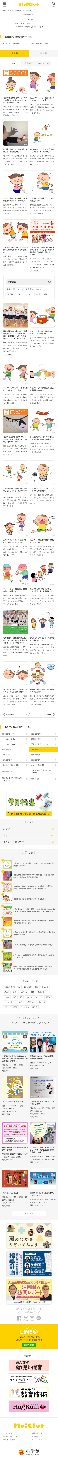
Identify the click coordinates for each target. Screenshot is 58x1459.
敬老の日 (41, 992)
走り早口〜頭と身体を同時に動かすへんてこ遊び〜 (42, 541)
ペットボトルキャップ (34, 997)
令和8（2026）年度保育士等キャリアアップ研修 (15, 1149)
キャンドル (25, 1007)
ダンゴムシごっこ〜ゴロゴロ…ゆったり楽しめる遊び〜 (42, 489)
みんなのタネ (43, 63)
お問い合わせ (37, 1433)
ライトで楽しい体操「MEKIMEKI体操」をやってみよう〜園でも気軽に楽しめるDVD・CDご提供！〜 (42, 251)
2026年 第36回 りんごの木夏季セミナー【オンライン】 (42, 1194)
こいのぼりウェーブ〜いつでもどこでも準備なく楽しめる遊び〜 (42, 438)
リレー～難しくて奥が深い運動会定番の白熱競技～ (15, 590)
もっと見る (29, 1213)
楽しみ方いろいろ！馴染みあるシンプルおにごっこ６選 (42, 99)
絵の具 (38, 294)
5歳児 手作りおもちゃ (33, 289)
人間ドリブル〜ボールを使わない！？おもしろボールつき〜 (14, 541)
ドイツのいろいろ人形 (10, 1193)
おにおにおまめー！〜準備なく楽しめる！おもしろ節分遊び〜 (15, 690)
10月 (14, 997)
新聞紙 (48, 997)
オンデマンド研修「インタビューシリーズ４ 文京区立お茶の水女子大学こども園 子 (42, 1150)
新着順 (43, 53)
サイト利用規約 (9, 1440)
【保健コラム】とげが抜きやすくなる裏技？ (29, 899)
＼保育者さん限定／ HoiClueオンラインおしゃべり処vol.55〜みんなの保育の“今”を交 (15, 1058)
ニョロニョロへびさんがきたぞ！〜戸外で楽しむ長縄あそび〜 (42, 590)
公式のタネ (28, 63)
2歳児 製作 (11, 294)
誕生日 (35, 1007)
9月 (21, 997)
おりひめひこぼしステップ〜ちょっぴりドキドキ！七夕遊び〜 (42, 150)
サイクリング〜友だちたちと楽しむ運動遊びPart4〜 (42, 389)
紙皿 (45, 294)
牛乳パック (41, 1002)
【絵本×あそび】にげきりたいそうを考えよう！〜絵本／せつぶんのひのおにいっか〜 (15, 439)
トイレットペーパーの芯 (13, 1002)
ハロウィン (24, 992)
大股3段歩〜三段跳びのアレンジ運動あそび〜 (42, 199)
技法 (20, 294)
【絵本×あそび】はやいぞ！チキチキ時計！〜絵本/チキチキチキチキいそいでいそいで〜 (15, 100)
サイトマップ (37, 1440)
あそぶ (6, 829)
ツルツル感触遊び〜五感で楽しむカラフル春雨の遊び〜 (33, 945)
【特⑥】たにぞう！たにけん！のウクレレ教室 (42, 1103)
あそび (12, 10)
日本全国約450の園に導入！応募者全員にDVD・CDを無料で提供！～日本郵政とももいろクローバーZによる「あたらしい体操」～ (15, 335)
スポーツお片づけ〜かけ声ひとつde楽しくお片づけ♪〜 (42, 332)
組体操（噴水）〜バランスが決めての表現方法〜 (42, 690)
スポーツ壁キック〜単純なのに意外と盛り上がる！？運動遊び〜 (15, 199)
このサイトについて (11, 1433)
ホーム (5, 10)
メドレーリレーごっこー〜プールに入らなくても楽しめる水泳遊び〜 (15, 249)
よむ (5, 835)
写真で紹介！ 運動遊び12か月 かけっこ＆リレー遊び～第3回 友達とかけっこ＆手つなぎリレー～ (15, 640)
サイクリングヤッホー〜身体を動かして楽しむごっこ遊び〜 (15, 389)
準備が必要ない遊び (14, 289)
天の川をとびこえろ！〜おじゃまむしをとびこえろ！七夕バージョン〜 (15, 490)
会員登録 (35, 1437)
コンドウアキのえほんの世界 (12, 1102)
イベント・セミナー (13, 842)
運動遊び (19, 10)
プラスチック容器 (10, 1007)
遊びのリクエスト (10, 1437)
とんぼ (6, 997)
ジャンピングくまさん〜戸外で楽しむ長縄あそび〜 (42, 639)
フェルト (28, 294)
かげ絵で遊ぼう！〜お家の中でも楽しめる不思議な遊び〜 (15, 150)
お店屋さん (30, 1002)
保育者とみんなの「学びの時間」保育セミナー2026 (42, 1057)
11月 (33, 992)
